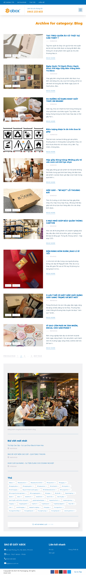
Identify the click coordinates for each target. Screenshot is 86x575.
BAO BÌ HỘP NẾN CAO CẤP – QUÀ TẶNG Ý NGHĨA (26, 454)
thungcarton (59, 507)
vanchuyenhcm (69, 511)
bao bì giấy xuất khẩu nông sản (19, 500)
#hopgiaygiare (28, 486)
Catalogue (21, 2)
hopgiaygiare (24, 503)
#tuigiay (48, 493)
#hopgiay (63, 482)
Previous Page (9, 356)
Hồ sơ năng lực (44, 524)
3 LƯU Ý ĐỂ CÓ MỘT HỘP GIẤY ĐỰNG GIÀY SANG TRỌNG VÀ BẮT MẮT (64, 296)
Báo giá (51, 553)
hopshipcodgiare (59, 503)
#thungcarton (65, 489)
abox (19, 496)
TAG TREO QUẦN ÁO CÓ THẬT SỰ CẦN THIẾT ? (63, 37)
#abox (12, 482)
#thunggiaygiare (36, 493)
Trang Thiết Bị (73, 549)
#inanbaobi (54, 486)
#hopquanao (42, 486)
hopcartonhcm (54, 500)
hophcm (35, 503)
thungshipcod (29, 511)
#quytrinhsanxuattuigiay (31, 489)
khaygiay (47, 507)
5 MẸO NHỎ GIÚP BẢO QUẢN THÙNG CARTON (64, 222)
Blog (8, 55)
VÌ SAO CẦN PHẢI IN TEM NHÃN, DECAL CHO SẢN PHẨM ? (62, 326)
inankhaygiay (21, 507)
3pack (11, 496)
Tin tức (32, 2)
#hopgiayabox (14, 486)
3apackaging (70, 493)
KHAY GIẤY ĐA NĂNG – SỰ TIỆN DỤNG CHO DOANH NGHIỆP (31, 463)
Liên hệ (41, 2)
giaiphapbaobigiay (39, 500)
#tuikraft (58, 493)
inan (11, 507)
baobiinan (40, 496)
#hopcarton (51, 482)
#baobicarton (23, 482)
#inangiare (66, 486)
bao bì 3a (50, 496)
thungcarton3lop (15, 511)
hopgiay (12, 503)
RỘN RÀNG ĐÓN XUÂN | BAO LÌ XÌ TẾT (62, 252)
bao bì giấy (61, 496)
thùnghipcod (56, 511)
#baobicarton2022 (37, 482)
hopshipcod (46, 503)
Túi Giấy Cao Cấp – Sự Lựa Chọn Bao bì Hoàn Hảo (26, 445)
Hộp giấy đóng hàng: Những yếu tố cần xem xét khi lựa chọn (64, 161)
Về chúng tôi (8, 2)
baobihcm (29, 496)
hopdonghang (68, 500)
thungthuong (43, 511)
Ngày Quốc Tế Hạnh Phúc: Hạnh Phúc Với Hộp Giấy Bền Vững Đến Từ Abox (63, 68)
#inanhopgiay (14, 489)
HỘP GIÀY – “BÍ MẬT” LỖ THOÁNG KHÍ (63, 191)
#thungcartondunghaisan (18, 493)
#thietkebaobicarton (50, 489)
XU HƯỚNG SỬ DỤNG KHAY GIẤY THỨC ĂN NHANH (62, 100)
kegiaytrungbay (35, 507)
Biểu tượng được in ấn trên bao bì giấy (63, 130)
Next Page (38, 356)
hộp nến (71, 503)
